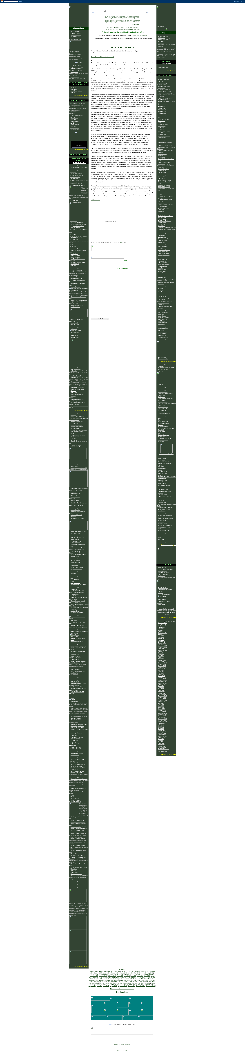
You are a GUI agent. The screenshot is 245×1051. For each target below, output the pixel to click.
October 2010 (162, 666)
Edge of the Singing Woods (165, 199)
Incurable (160, 267)
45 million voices (75, 167)
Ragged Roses (162, 395)
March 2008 (161, 709)
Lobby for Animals (75, 583)
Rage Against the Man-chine (165, 393)
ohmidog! (73, 640)
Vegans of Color (162, 502)
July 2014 (161, 628)
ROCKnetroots (162, 410)
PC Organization (75, 654)
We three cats (161, 604)
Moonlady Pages (75, 611)
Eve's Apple (161, 211)
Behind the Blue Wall (163, 119)
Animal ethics (161, 106)
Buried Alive (161, 127)
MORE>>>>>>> (95, 200)
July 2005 (161, 739)
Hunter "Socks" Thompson (165, 589)
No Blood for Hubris (163, 328)
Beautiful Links (74, 254)
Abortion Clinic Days (163, 79)
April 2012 (161, 640)
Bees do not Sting (75, 255)
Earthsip (160, 194)
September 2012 (162, 633)
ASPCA (72, 244)
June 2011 (161, 654)
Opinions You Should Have (78, 638)
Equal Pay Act (74, 377)
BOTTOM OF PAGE (76, 36)
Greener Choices (75, 500)
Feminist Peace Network (77, 426)
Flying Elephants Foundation (78, 435)
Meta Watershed (162, 322)
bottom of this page (169, 613)
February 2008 (162, 710)
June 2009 (161, 687)
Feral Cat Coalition (163, 588)
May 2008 (161, 706)
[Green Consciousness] (166, 29)
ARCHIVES (161, 43)
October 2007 (162, 716)
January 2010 (162, 679)
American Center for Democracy (78, 229)
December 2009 (162, 680)
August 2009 (161, 684)
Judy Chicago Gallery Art (77, 567)
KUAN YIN (73, 573)
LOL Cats (160, 591)
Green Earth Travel (75, 497)
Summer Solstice (75, 124)
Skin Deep (73, 703)
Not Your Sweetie (162, 332)
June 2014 (161, 630)
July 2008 (161, 703)
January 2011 (162, 661)
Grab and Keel (162, 237)
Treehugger (74, 735)
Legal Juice (161, 308)
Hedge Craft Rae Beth (76, 515)
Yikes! (159, 537)
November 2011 (162, 647)
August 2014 (161, 627)
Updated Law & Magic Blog (165, 306)
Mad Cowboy (74, 589)
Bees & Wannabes (75, 257)
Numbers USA (74, 625)
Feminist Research (75, 428)
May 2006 (161, 727)
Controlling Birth (162, 170)
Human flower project (163, 253)
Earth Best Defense (76, 369)
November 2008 (162, 697)
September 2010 (162, 667)
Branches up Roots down (164, 131)
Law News (73, 581)
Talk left (160, 473)
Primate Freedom (75, 656)
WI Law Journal (162, 520)
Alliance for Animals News (165, 98)
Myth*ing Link (79, 163)
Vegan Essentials (75, 762)
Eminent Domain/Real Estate (165, 204)
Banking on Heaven (76, 250)
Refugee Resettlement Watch (78, 683)
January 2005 (162, 747)
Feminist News (74, 423)
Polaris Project (74, 672)
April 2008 (161, 707)
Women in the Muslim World (78, 822)
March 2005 (161, 744)
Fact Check (73, 415)
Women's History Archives (77, 832)
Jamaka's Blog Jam (163, 279)
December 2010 (162, 663)
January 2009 (162, 694)
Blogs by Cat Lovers (163, 572)
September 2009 (162, 683)
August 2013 (161, 631)
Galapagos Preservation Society (79, 468)
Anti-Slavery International (77, 222)
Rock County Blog (162, 408)
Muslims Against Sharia (77, 612)
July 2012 (161, 636)
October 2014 (162, 624)
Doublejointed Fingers (164, 185)
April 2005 (161, 743)
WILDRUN (161, 522)
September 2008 (162, 700)
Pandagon (161, 366)
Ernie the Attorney (162, 206)
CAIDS (72, 271)
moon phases (79, 145)
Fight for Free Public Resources (79, 430)
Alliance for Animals (163, 93)
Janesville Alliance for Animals (166, 282)
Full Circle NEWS (162, 227)
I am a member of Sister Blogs (166, 454)
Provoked (160, 371)
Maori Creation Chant (76, 115)
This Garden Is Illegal (163, 461)
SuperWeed (161, 441)
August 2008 (161, 701)
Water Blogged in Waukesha (165, 518)
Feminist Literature (75, 421)
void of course (74, 769)
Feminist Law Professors (164, 221)
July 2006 (161, 724)
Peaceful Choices (75, 669)
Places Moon (74, 89)
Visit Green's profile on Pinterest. (77, 646)
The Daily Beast (162, 483)
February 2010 (162, 677)
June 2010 (161, 671)
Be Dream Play (162, 134)
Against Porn (161, 88)
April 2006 (161, 729)
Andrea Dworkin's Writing (164, 91)
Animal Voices (161, 108)
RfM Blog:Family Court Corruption (167, 403)
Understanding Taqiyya (77, 753)
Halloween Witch (162, 246)
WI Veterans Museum (76, 874)
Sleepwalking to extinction (77, 726)
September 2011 (162, 650)
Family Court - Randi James (165, 216)
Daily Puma (74, 334)
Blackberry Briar (162, 137)
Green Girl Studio (162, 240)
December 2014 (170, 621)
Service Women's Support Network (80, 604)
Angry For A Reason (163, 99)
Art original (73, 246)
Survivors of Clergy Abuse (77, 727)
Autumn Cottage (162, 111)
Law (72, 578)
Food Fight (73, 438)
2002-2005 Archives (163, 749)
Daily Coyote (74, 329)
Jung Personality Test (76, 569)
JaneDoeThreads (75, 560)
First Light (73, 119)
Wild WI (72, 795)
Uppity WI (160, 493)
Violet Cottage (161, 510)
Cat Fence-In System (140, 35)
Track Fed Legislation (76, 733)
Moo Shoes (73, 609)
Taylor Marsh (161, 475)
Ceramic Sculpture (75, 286)
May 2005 (161, 742)
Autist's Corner (162, 109)
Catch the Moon (75, 276)
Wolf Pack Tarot (75, 798)
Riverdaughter (162, 405)
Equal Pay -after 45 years (77, 389)
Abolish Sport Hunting (76, 173)
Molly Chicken (161, 324)
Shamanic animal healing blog (166, 428)
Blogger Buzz (161, 129)
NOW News (74, 620)
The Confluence (162, 155)
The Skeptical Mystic (163, 435)
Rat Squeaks (161, 397)
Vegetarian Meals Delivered (78, 764)
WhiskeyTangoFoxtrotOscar (165, 515)
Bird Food (73, 265)
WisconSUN (74, 869)
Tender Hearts (161, 470)
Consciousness (75, 77)
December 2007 (162, 713)
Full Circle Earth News (164, 229)
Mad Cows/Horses (163, 312)
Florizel (72, 433)
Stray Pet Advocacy (75, 719)
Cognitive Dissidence (163, 169)
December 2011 (162, 646)
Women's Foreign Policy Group (79, 828)
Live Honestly (161, 299)
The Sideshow (162, 460)
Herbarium (73, 516)
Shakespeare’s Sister (163, 426)
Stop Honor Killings (76, 718)
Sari (159, 419)
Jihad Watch (74, 564)
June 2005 (161, 740)
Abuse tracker (74, 178)
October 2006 (162, 720)
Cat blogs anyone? (163, 574)
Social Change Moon (76, 90)
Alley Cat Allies (162, 567)
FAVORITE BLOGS (163, 39)
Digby (159, 183)
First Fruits (73, 126)
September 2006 (162, 721)
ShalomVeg (161, 425)
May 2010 (161, 673)
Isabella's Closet (75, 556)
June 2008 (161, 704)
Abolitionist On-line (75, 177)
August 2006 (161, 723)
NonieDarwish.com (163, 337)
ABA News (73, 172)
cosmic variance (162, 154)
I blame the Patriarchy (163, 261)
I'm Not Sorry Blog (162, 266)
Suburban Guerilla (163, 440)
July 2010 (161, 670)
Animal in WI (73, 221)
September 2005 (162, 736)
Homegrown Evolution (164, 250)
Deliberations (161, 178)
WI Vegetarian (74, 872)
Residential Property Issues (78, 686)
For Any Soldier (74, 436)
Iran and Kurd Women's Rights (78, 554)
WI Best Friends (75, 788)
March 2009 (161, 691)
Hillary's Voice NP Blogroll (77, 518)
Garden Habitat (74, 466)
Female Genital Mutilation (77, 416)
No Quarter (161, 330)
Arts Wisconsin (74, 239)
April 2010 (161, 674)
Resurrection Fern (162, 402)
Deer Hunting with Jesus (164, 180)
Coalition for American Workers (79, 300)
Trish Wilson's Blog (163, 471)
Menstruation (74, 595)
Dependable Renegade (164, 181)
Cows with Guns (75, 324)
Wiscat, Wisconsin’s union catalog (79, 779)
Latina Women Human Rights (78, 584)
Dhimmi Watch (74, 335)
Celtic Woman (161, 157)
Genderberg (74, 488)
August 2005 (161, 737)
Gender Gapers (162, 235)
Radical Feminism (162, 392)
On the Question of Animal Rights (79, 631)
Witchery (160, 528)
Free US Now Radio (76, 445)
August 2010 (161, 668)
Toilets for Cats (162, 599)
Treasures (73, 742)
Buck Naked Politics (163, 124)
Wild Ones (73, 796)
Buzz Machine (161, 126)
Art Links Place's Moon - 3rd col (78, 236)
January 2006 (162, 733)
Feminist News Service (76, 425)
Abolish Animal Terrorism (76, 175)
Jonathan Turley (162, 277)
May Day (73, 123)
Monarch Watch (75, 607)
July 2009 (161, 686)
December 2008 (162, 696)
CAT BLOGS (161, 41)
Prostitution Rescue (76, 652)
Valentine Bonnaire (163, 500)
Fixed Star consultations (77, 431)
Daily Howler (161, 176)
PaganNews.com (75, 659)
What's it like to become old (165, 525)
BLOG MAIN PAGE (163, 36)
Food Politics (74, 440)
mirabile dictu (161, 320)
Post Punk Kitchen (163, 369)
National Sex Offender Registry (79, 724)
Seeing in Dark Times (163, 423)
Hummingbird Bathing (163, 255)
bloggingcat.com (162, 571)
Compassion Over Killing (77, 305)
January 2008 (162, 711)
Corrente (160, 152)
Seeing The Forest (163, 421)
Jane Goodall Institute (76, 562)
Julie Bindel (161, 284)
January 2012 (162, 644)
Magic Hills (161, 314)
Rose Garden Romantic (164, 413)
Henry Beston (135, 24)
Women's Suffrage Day (76, 850)
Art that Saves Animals (76, 237)
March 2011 (161, 658)
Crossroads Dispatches (164, 162)
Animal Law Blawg (163, 101)
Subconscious (74, 72)
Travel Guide (74, 737)
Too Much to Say (162, 480)
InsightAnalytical (162, 259)
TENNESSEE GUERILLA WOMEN (167, 476)
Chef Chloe (161, 142)
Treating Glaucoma (75, 738)
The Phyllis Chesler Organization (166, 367)
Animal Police (74, 200)
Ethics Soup (161, 209)
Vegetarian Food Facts (76, 766)
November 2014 (162, 623)
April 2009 (161, 690)
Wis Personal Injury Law (164, 527)
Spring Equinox (75, 121)
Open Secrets (74, 633)
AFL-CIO (160, 86)
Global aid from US (75, 493)
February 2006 (162, 731)
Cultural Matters (162, 172)
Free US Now (161, 224)
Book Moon (73, 92)
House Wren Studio (163, 251)
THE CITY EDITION (76, 747)
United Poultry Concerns (164, 496)
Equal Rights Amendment (77, 387)
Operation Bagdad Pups (77, 641)
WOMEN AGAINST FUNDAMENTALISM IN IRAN (75, 802)
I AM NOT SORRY (162, 262)
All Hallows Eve (74, 129)
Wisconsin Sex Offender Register (79, 729)
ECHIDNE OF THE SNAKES (165, 196)
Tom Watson (161, 466)
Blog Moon (73, 87)
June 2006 (161, 726)
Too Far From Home (163, 478)
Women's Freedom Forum (77, 830)
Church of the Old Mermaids (165, 150)
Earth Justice (74, 370)
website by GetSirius (122, 1050)
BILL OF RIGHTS (75, 264)
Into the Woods (162, 269)
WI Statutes (73, 870)
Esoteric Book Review (163, 208)
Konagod (160, 290)
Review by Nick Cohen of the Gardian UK (102, 57)
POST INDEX (161, 38)
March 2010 (161, 676)
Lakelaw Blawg (162, 296)
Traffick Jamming (162, 468)
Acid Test (160, 81)
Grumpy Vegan (162, 242)
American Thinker (75, 227)
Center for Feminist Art (76, 278)
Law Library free (75, 579)
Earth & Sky (74, 392)
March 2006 (161, 730)
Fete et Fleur (161, 226)
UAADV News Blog (163, 489)
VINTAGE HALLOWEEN (77, 772)
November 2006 (162, 719)
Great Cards (74, 495)
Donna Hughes (74, 337)
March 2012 (161, 641)
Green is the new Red (163, 238)
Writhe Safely (161, 517)
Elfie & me (160, 201)
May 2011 (161, 656)
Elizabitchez (161, 203)
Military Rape (72, 605)
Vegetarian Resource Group (78, 767)
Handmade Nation (75, 510)
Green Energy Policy (76, 502)
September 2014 (162, 626)
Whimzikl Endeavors (163, 530)
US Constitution (75, 755)
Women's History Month (77, 833)
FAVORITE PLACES (76, 35)
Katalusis (160, 288)
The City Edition (162, 458)
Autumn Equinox (74, 128)
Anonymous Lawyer (163, 104)
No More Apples (162, 335)
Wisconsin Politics (162, 523)
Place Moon (74, 671)
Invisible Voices (162, 271)
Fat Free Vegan (162, 219)
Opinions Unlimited (163, 358)
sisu (159, 433)
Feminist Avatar (162, 222)
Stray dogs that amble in (164, 438)
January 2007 (162, 717)
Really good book (163, 67)
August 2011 (161, 651)
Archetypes (73, 234)
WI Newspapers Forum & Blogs (79, 867)
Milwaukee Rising (162, 319)
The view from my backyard (165, 485)
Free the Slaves (75, 441)
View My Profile (161, 26)
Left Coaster (161, 304)
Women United (74, 853)
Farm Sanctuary (162, 217)
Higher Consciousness (76, 68)
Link (121, 242)
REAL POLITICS (75, 681)
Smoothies (73, 708)
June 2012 (161, 637)
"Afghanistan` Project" (76, 183)
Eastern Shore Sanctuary (77, 394)
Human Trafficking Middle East (78, 531)
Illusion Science (75, 539)
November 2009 (162, 681)
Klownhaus (161, 291)
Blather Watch (161, 121)
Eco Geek (160, 198)
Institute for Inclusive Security (78, 547)
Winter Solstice (74, 117)
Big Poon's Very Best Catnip (78, 262)
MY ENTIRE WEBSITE (76, 31)
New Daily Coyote (75, 332)
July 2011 (160, 653)
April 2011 (161, 657)
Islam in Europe (162, 272)
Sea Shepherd (74, 701)
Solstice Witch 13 (162, 436)
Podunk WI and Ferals (164, 594)
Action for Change (75, 180)
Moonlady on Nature (163, 317)
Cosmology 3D (74, 322)
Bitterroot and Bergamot (164, 136)
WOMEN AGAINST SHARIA (78, 820)
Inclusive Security (75, 542)
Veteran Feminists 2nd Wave (165, 507)
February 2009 (162, 693)
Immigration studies (76, 541)
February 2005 (162, 746)
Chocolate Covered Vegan (165, 145)
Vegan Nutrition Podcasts (77, 771)
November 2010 (162, 664)
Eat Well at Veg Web (76, 375)
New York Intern (162, 333)
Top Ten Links (74, 740)
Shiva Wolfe (161, 430)
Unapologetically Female (164, 491)
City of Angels (161, 164)
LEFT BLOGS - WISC (163, 303)
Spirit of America (75, 709)
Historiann (160, 248)
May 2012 (161, 638)
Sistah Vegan (161, 431)
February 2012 (162, 643)
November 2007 (162, 714)
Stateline (73, 716)
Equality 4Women (75, 399)
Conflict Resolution (75, 307)
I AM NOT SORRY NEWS (77, 537)
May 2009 (161, 689)
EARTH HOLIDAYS (76, 33)
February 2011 (162, 660)
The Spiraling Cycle (76, 65)
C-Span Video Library (76, 270)
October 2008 (162, 699)
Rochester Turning (163, 407)
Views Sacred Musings (164, 509)
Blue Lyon (160, 132)
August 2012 (161, 634)
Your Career (161, 539)
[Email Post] (124, 242)
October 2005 (162, 734)
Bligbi (159, 122)
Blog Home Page (162, 751)
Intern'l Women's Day (76, 827)
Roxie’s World (161, 412)
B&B (159, 117)
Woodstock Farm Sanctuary (78, 855)
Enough (73, 396)
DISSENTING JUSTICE (164, 187)
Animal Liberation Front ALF (77, 185)
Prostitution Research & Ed (78, 651)
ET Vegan (73, 391)
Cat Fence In (161, 576)
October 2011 (162, 648)
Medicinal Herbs (75, 594)
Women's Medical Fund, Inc (78, 838)
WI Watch (73, 875)
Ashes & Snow (74, 241)
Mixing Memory (162, 316)
